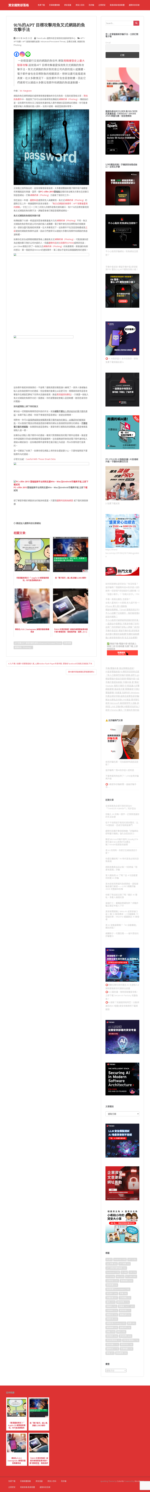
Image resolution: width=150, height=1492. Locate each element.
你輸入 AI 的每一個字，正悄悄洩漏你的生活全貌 (122, 815)
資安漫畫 (67, 5)
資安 (121, 1332)
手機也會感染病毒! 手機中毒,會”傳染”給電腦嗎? (126, 682)
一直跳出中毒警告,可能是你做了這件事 (123, 623)
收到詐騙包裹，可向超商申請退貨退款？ (121, 763)
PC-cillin (131, 1276)
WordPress (139, 1481)
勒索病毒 (126, 1281)
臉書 (131, 1323)
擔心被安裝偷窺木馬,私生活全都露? (121, 637)
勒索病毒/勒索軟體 (117, 5)
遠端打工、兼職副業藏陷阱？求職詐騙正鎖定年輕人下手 (121, 904)
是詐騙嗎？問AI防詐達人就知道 (119, 770)
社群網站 (111, 1310)
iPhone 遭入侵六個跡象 (116, 606)
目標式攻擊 (71, 41)
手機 (123, 1293)
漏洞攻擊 (123, 1302)
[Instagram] (22, 54)
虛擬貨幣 (125, 1327)
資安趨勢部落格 (18, 5)
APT (132, 1259)
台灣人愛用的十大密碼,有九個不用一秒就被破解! (127, 602)
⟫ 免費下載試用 (112, 503)
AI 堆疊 (115, 1005)
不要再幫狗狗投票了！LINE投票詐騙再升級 (122, 777)
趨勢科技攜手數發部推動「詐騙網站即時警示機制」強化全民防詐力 (121, 832)
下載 (85, 487)
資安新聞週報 (130, 1340)
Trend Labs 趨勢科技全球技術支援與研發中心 (55, 38)
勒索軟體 (111, 1285)
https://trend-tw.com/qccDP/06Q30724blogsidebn (122, 553)
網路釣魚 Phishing (115, 1323)
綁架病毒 (125, 1310)
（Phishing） (68, 99)
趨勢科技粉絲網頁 (65, 500)
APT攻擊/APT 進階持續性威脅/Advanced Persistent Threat (38, 643)
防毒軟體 (126, 1349)
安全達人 (111, 1293)
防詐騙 (91, 5)
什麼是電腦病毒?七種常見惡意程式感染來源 (125, 671)
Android (120, 1259)
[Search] (136, 23)
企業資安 (101, 5)
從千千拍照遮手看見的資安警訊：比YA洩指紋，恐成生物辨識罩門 (121, 824)
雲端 (110, 1353)
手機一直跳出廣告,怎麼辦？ (118, 599)
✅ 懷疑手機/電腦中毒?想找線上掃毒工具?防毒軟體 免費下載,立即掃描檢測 (122, 646)
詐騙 (110, 1332)
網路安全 (111, 1315)
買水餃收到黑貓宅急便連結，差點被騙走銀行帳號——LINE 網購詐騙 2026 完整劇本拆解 (121, 886)
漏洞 (110, 1302)
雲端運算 (121, 1353)
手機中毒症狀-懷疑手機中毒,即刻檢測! (122, 630)
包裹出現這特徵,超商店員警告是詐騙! (122, 696)
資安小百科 (80, 5)
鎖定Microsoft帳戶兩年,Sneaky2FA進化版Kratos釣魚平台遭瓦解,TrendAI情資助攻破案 (121, 842)
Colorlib (120, 1481)
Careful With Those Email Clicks (41, 459)
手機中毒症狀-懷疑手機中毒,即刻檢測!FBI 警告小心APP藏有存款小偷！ (121, 268)
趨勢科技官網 (134, 5)
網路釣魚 (111, 1319)
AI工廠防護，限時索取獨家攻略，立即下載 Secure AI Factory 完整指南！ (122, 995)
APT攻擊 (124, 1263)
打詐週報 (125, 1298)
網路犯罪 (125, 1315)
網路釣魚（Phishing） (23, 647)
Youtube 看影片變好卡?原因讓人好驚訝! (123, 685)
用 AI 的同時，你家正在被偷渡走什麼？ (121, 851)
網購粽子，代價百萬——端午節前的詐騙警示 (122, 934)
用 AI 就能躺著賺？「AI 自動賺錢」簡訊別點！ (121, 926)
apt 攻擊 (111, 1263)
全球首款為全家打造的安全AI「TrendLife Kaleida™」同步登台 (120, 807)
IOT (110, 1276)
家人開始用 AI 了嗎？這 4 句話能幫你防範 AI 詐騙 (121, 876)
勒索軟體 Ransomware (117, 1289)
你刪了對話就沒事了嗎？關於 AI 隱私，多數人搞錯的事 (121, 896)
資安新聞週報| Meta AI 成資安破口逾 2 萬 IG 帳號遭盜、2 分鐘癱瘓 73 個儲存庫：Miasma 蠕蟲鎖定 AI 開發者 (122, 915)
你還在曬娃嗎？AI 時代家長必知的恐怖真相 (122, 860)
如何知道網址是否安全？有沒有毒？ (121, 583)
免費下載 (41, 5)
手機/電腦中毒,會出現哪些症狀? (119, 668)
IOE (132, 1272)
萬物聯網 (111, 1327)
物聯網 (111, 1306)
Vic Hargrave (26, 90)
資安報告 (111, 1336)
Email (108, 42)
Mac (120, 1276)
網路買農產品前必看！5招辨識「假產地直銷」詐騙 (121, 868)
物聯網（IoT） (126, 1306)
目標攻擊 (67, 643)
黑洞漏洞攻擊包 (64, 394)
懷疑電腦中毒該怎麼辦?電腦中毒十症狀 (123, 678)
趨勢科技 (34, 200)
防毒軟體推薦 (54, 5)
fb (124, 1272)
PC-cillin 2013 (20, 487)
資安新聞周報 (113, 1340)
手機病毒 (111, 1298)
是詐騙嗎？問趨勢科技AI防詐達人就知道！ (124, 587)
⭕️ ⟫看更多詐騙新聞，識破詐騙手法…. (120, 785)
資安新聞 (125, 1336)
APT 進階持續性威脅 (116, 1268)
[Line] (27, 54)
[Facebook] (16, 54)
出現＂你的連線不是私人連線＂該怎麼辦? (124, 627)
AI (109, 1259)
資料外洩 (126, 1344)
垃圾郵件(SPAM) (66, 242)
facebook (112, 1272)
